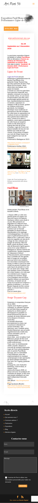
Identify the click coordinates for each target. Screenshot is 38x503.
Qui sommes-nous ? (11, 417)
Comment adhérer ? (11, 420)
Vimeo (9, 174)
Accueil (7, 414)
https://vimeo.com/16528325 (17, 148)
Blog (6, 429)
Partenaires (8, 423)
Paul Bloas (22, 173)
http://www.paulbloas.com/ (16, 293)
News (15, 28)
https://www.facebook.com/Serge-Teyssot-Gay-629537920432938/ (18, 386)
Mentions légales (10, 432)
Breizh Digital (23, 500)
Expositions (8, 426)
